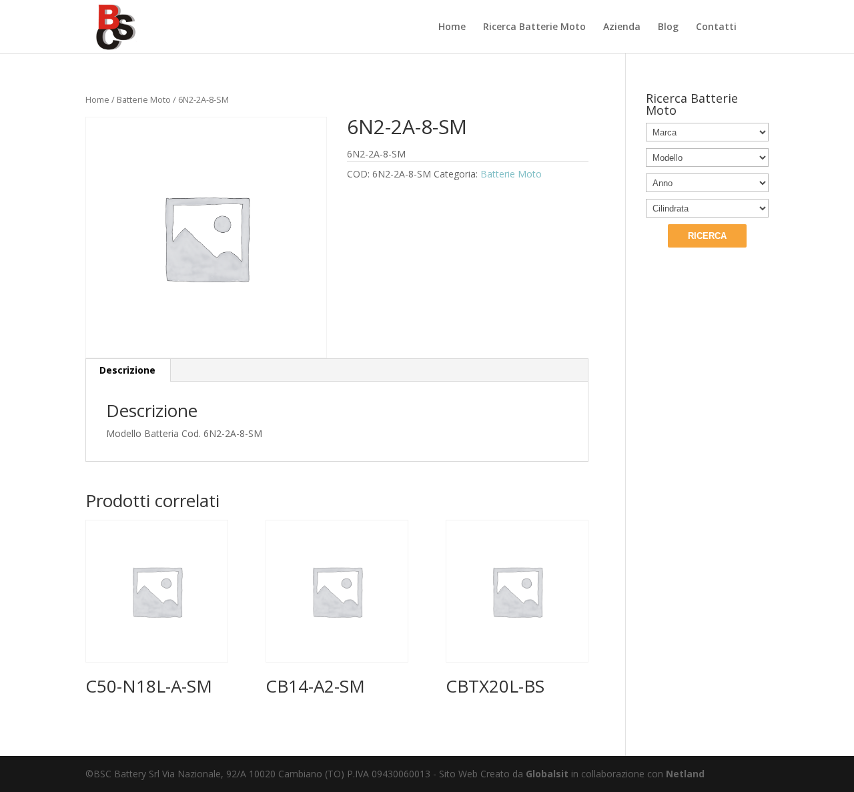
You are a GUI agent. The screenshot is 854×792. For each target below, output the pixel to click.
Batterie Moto (144, 99)
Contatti (716, 27)
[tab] (128, 370)
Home (452, 27)
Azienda (621, 27)
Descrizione (127, 370)
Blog (668, 27)
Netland (685, 773)
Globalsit (547, 773)
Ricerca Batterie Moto (534, 27)
